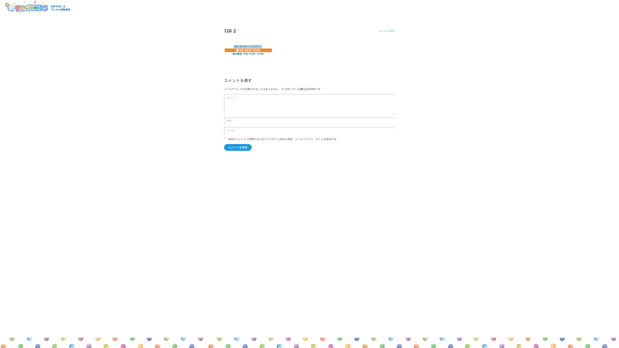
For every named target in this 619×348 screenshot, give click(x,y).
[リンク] (38, 7)
